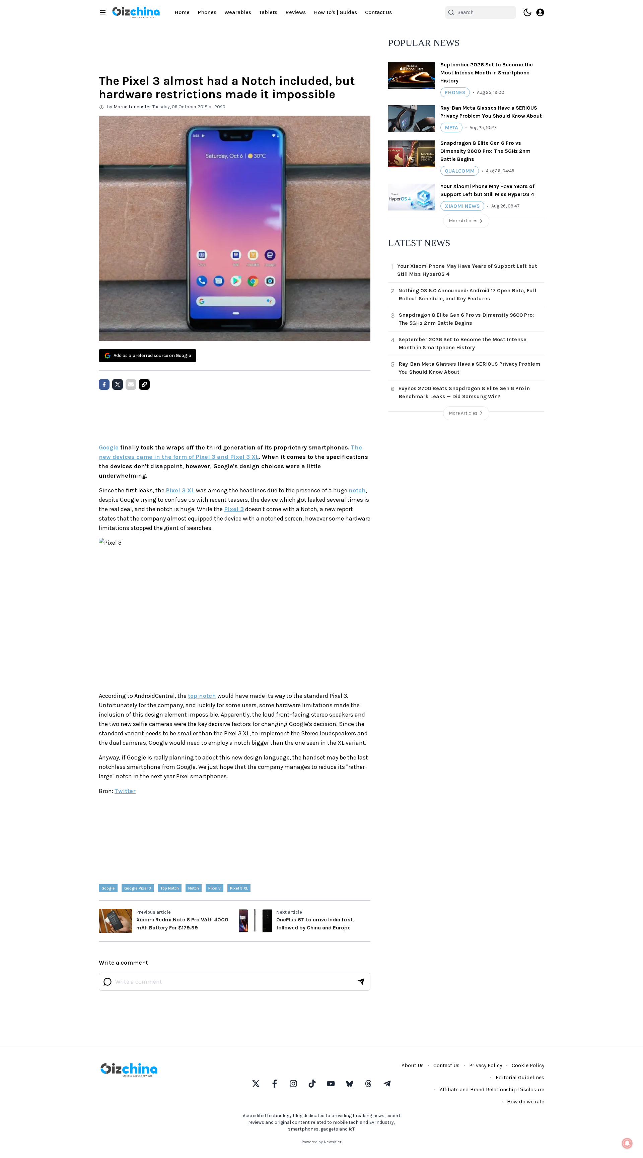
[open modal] (540, 12)
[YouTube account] (331, 1084)
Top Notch (169, 888)
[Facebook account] (275, 1084)
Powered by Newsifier (321, 1142)
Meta (451, 127)
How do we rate (525, 1101)
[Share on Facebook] (104, 384)
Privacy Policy (485, 1065)
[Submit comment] (361, 982)
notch (357, 490)
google (108, 888)
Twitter (125, 791)
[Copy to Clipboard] (144, 384)
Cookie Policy (528, 1065)
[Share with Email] (131, 384)
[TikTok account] (312, 1084)
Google (109, 447)
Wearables (237, 12)
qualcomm (460, 171)
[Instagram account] (293, 1084)
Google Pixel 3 (137, 888)
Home (182, 12)
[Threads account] (368, 1084)
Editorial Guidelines (520, 1077)
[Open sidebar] (103, 12)
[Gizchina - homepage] (136, 12)
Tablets (268, 12)
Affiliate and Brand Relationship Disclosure (492, 1089)
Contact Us (378, 12)
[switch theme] (527, 12)
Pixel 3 (234, 509)
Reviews (295, 12)
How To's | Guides (335, 12)
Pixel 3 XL (180, 490)
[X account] (256, 1084)
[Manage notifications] (627, 1143)
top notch (202, 695)
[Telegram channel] (387, 1084)
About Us (413, 1065)
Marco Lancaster (132, 107)
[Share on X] (117, 384)
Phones (207, 12)
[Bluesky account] (350, 1084)
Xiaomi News (462, 206)
